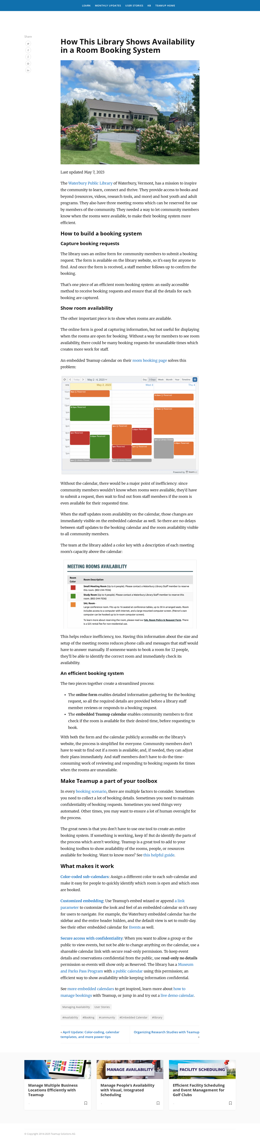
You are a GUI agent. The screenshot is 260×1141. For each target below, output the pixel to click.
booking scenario (91, 791)
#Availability (70, 1017)
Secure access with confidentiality (92, 938)
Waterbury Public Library (90, 183)
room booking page (149, 360)
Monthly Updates (108, 5)
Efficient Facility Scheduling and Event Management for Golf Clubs (199, 1090)
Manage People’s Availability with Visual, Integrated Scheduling (127, 1090)
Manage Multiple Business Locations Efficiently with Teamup (53, 1090)
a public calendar (128, 971)
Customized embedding (82, 901)
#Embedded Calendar (134, 1017)
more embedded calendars (90, 989)
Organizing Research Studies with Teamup (166, 1032)
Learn (86, 5)
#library (157, 1017)
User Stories (134, 5)
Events (135, 927)
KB (149, 5)
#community (107, 1017)
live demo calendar (177, 995)
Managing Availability (76, 1007)
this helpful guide (158, 855)
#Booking (88, 1017)
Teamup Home (165, 5)
